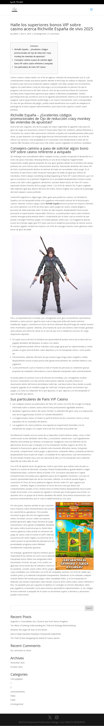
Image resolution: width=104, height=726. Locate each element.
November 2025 (17, 662)
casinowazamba (17, 691)
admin (15, 33)
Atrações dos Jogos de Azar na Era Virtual (28, 629)
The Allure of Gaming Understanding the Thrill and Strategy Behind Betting (43, 625)
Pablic (13, 696)
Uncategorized (39, 33)
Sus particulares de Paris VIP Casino (30, 67)
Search (89, 608)
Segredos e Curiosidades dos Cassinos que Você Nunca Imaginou (39, 621)
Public (13, 700)
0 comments (53, 33)
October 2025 (16, 667)
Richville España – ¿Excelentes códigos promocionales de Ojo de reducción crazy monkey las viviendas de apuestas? (32, 53)
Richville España (52, 203)
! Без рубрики (16, 679)
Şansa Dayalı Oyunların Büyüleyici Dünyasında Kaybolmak (35, 634)
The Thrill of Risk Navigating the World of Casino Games (35, 638)
